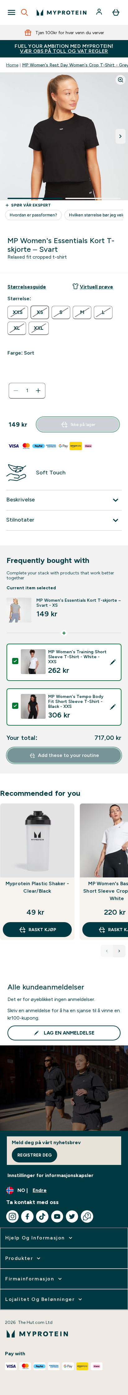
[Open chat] (87, 1216)
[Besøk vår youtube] (57, 1216)
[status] (27, 390)
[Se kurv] (115, 12)
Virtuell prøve (96, 286)
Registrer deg (34, 1155)
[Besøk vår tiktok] (42, 1216)
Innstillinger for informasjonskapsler (50, 1175)
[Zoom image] (121, 80)
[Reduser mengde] (16, 390)
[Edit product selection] (113, 662)
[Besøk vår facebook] (27, 1216)
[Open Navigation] (11, 12)
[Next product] (119, 951)
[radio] (17, 312)
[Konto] (99, 12)
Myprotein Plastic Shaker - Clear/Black (37, 887)
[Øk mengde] (38, 390)
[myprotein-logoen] (61, 12)
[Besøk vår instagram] (12, 1216)
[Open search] (24, 12)
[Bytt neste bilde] (121, 136)
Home (12, 64)
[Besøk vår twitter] (72, 1216)
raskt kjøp (42, 929)
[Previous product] (107, 951)
